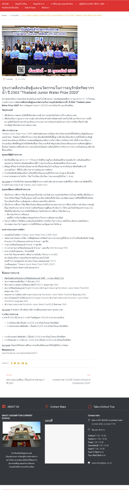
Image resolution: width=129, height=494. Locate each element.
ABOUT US (13, 406)
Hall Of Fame (30, 8)
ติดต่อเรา (46, 8)
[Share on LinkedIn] (26, 363)
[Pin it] (23, 363)
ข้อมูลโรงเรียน (21, 4)
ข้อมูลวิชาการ (38, 4)
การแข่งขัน (9, 79)
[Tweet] (15, 363)
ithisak (22, 79)
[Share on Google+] (18, 363)
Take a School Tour (104, 406)
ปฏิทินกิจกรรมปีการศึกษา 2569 (91, 4)
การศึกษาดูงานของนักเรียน (62, 4)
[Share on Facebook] (11, 363)
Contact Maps (58, 406)
